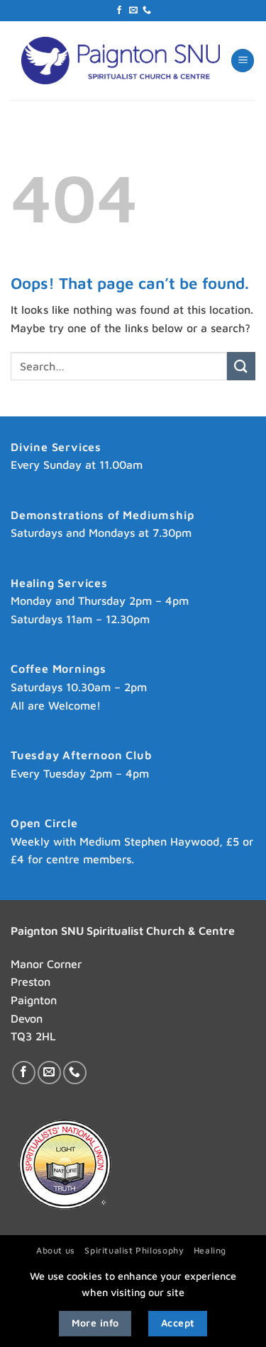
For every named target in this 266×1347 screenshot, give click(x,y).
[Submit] (241, 366)
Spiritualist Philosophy (134, 1250)
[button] (242, 60)
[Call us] (147, 11)
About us (55, 1250)
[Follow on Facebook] (119, 11)
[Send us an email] (133, 11)
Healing (210, 1250)
